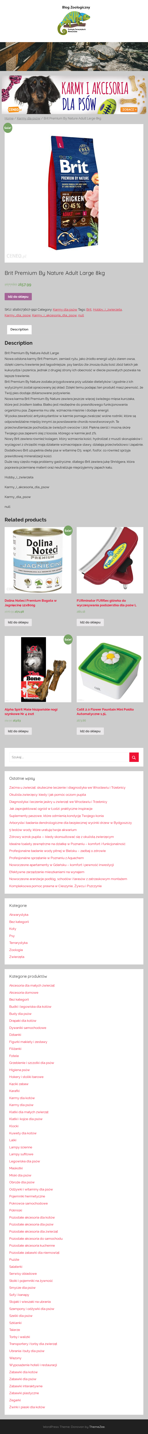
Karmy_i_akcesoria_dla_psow (54, 315)
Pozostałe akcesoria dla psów (31, 1224)
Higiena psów (19, 1070)
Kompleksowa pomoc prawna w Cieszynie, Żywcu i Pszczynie (55, 886)
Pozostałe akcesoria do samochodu (36, 1238)
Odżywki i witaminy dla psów (31, 1189)
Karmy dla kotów (22, 1098)
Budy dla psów (20, 1014)
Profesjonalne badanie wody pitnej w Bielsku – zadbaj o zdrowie (57, 851)
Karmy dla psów (28, 118)
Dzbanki (15, 1035)
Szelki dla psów (21, 1316)
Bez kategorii (19, 922)
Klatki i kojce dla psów (26, 1119)
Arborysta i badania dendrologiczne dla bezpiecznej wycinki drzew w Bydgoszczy (70, 823)
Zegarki (15, 1400)
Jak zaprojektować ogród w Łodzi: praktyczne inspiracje (50, 809)
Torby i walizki (19, 1337)
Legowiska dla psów (24, 1161)
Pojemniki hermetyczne (27, 1196)
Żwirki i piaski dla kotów (27, 1407)
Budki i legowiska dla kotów (30, 1007)
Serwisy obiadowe (23, 1274)
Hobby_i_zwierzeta (107, 309)
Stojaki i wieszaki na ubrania (30, 1302)
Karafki (14, 1091)
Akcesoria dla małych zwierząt (32, 985)
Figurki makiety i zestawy (28, 1042)
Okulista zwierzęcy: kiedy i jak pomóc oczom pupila (47, 795)
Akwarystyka (18, 915)
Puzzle (14, 1259)
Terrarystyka (18, 943)
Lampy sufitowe (21, 1154)
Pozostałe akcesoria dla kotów (32, 1217)
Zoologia (16, 950)
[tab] (19, 329)
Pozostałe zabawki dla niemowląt (34, 1253)
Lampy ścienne (20, 1147)
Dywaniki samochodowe (27, 1028)
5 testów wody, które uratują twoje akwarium (43, 830)
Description (19, 329)
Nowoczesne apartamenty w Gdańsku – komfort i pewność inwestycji (61, 865)
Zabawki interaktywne (26, 1386)
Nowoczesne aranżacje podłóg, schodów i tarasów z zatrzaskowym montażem (68, 879)
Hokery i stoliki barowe (26, 1077)
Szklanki (15, 1323)
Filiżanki (15, 1049)
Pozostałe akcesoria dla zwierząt (33, 1231)
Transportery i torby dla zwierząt (33, 1344)
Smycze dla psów (22, 1288)
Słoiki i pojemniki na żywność (31, 1281)
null (81, 315)
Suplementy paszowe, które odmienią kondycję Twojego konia (56, 816)
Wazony (15, 1358)
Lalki (12, 1140)
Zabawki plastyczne (24, 1393)
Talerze (14, 1330)
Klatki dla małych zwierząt (29, 1112)
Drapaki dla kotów (22, 1021)
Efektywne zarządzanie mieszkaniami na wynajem (46, 872)
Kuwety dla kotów (23, 1133)
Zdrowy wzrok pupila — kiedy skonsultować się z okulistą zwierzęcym (61, 837)
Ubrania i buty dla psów (27, 1351)
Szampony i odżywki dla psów (31, 1309)
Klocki (13, 1126)
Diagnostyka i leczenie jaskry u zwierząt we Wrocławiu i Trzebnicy (58, 802)
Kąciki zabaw (19, 1084)
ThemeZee (97, 1427)
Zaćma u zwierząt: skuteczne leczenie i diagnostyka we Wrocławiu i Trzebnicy (67, 787)
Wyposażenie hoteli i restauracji (33, 1365)
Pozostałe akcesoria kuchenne (32, 1245)
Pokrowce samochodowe (28, 1203)
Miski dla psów (20, 1175)
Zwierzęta (16, 957)
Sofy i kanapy (19, 1295)
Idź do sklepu (18, 297)
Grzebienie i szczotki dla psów (31, 1063)
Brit (89, 309)
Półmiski (15, 1210)
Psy (12, 936)
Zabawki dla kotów (23, 1372)
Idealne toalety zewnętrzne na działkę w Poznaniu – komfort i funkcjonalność (67, 844)
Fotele (14, 1056)
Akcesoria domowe (23, 992)
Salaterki (15, 1267)
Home (9, 118)
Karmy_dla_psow (18, 315)
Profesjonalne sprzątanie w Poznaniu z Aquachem (46, 858)
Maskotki (16, 1168)
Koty (12, 929)
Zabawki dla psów (22, 1379)
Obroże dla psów (22, 1182)
